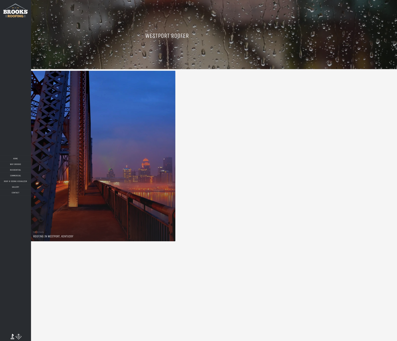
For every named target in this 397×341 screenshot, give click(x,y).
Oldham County (38, 232)
